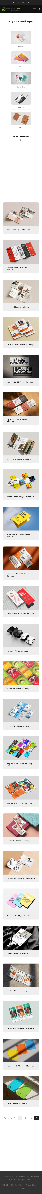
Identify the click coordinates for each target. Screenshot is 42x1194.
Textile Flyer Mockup (17, 953)
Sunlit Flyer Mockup (16, 1103)
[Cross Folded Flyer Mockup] (21, 481)
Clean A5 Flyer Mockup (18, 689)
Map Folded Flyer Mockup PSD (19, 765)
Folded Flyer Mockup (17, 991)
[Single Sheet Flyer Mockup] (21, 329)
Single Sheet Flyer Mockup (20, 345)
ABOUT (5, 1185)
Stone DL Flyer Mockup (18, 841)
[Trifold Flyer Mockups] (21, 291)
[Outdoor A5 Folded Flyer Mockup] (21, 518)
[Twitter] (13, 2)
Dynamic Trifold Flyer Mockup (17, 575)
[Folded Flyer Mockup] (21, 975)
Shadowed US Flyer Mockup (20, 1066)
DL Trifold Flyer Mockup (18, 459)
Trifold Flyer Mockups (17, 307)
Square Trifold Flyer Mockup (16, 421)
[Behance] (23, 2)
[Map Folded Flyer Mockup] (21, 788)
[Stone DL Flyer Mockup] (21, 825)
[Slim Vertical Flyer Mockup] (21, 1013)
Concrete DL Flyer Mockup (19, 382)
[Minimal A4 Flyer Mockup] (21, 900)
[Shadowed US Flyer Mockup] (21, 1050)
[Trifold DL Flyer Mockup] (21, 710)
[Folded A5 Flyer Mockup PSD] (21, 863)
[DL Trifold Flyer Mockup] (21, 443)
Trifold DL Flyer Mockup (18, 726)
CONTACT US (17, 1185)
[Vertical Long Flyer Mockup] (21, 598)
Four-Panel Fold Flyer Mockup (17, 268)
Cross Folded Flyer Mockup (20, 497)
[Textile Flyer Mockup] (21, 938)
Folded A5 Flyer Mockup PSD (20, 878)
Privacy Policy (31, 1185)
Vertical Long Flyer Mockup (20, 613)
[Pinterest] (18, 2)
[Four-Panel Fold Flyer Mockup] (21, 252)
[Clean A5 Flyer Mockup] (21, 673)
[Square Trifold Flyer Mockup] (21, 404)
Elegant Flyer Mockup (17, 651)
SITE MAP (21, 1188)
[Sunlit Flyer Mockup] (21, 1088)
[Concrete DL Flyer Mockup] (21, 366)
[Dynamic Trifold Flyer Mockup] (21, 558)
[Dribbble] (28, 2)
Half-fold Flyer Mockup (18, 230)
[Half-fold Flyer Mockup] (21, 214)
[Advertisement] (21, 170)
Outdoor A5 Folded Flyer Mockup (18, 535)
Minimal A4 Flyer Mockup (19, 916)
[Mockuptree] (11, 9)
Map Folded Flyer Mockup (19, 803)
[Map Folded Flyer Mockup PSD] (21, 748)
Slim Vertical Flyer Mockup (20, 1028)
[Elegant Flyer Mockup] (21, 635)
